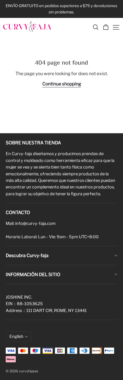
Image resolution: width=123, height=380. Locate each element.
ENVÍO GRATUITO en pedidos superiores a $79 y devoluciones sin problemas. (62, 8)
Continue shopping (61, 84)
